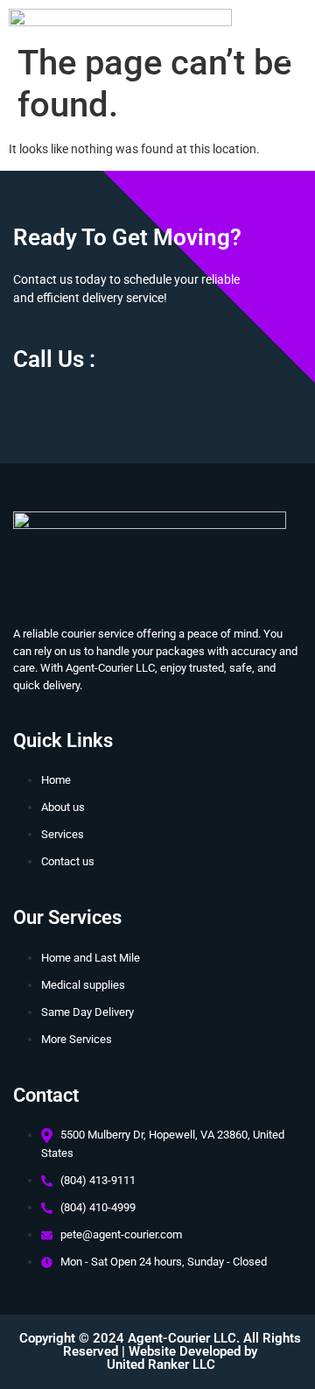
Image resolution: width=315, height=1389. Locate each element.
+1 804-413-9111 (124, 396)
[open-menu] (287, 54)
